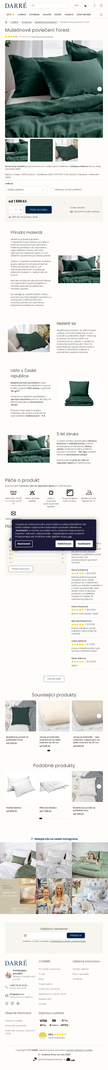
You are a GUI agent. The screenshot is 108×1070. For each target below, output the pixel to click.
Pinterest (18, 1004)
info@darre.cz (17, 994)
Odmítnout (63, 543)
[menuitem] (10, 14)
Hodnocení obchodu (48, 989)
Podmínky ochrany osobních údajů (20, 1032)
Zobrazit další (53, 681)
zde (69, 536)
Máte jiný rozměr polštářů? (68, 187)
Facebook (6, 1004)
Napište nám (44, 999)
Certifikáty (76, 979)
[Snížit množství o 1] (11, 207)
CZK (74, 5)
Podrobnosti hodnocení (42, 36)
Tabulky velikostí (79, 969)
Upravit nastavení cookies (78, 1050)
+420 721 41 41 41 (18, 985)
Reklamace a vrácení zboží (52, 994)
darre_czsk (12, 1004)
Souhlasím (83, 543)
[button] (97, 88)
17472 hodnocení (56, 1038)
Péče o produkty (79, 974)
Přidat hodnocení (21, 572)
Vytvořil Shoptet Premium (49, 1060)
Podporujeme (45, 984)
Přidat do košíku (38, 207)
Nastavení (23, 543)
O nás (41, 974)
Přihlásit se (75, 935)
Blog (40, 979)
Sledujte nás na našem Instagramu (55, 840)
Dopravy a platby (14, 1021)
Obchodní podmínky (15, 1026)
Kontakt (42, 1004)
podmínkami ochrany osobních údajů (67, 941)
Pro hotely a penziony (49, 969)
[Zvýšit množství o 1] (20, 207)
